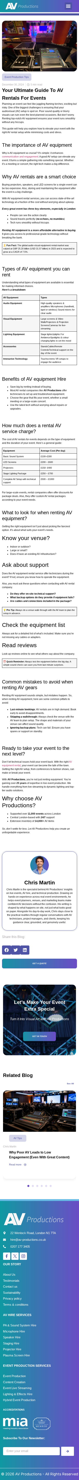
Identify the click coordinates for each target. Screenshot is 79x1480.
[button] (68, 6)
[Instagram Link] (23, 1256)
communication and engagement (20, 156)
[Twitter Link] (15, 1256)
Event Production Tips (17, 77)
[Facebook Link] (6, 1256)
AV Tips (18, 1138)
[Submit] (67, 1451)
